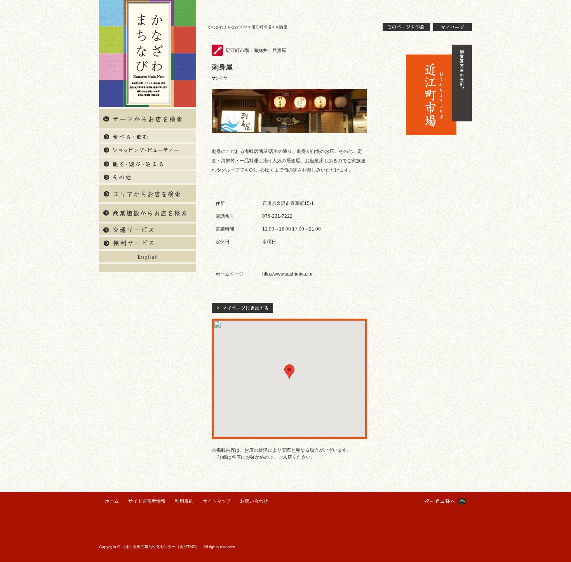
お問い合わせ (254, 501)
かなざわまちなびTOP (227, 27)
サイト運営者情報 (146, 501)
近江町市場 (261, 27)
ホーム (112, 501)
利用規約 (184, 501)
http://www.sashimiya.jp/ (287, 274)
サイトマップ (217, 501)
